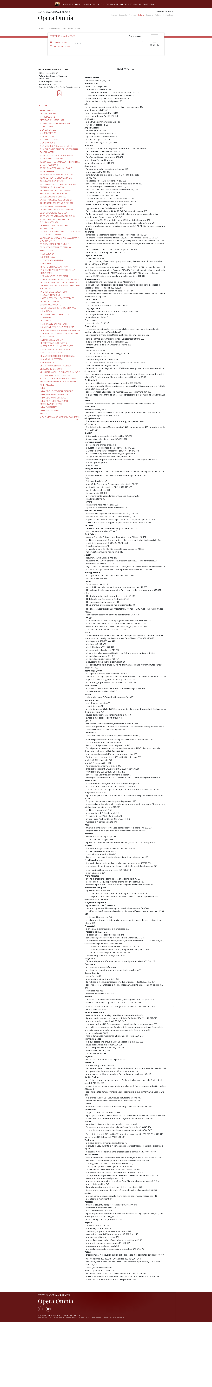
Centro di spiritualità (130, 4)
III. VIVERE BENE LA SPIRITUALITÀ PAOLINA (60, 330)
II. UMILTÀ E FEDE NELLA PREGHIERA (57, 327)
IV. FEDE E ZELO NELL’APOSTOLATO (56, 346)
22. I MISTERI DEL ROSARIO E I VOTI (56, 203)
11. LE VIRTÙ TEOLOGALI (51, 158)
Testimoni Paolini (109, 4)
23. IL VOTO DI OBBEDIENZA (53, 206)
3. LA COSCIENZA (48, 129)
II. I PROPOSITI (46, 263)
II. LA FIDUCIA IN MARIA (51, 352)
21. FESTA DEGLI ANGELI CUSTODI (56, 200)
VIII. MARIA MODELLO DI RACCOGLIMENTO (60, 372)
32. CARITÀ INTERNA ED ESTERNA (55, 247)
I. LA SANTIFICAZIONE (50, 295)
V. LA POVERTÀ (47, 362)
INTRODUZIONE (47, 116)
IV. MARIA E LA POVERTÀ (51, 359)
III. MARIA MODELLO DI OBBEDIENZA (57, 356)
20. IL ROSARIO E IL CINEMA (53, 196)
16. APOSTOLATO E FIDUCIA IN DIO (56, 177)
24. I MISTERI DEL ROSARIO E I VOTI (56, 209)
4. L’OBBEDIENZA (48, 133)
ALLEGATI (44, 413)
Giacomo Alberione (72, 4)
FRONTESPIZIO (47, 110)
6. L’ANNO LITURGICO (50, 139)
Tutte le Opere (53, 28)
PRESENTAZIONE (48, 113)
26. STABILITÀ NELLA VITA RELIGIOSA (57, 216)
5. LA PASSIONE (47, 136)
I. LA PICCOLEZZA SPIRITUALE (53, 324)
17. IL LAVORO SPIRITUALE (52, 181)
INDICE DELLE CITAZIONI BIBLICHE (56, 391)
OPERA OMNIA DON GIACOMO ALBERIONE (60, 417)
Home (42, 28)
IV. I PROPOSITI (47, 320)
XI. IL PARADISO (47, 385)
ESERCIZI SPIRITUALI (49, 250)
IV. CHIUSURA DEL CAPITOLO (53, 291)
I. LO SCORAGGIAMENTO (51, 260)
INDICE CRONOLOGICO (50, 410)
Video (77, 28)
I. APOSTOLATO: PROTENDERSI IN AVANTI (59, 308)
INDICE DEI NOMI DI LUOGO (53, 397)
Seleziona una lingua (164, 11)
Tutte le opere (62, 46)
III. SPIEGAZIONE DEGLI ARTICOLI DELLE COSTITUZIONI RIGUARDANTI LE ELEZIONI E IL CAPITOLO (60, 285)
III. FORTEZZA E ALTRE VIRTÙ (53, 343)
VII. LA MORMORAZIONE (51, 369)
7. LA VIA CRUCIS (47, 142)
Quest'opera (60, 42)
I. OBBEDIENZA (47, 253)
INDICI (43, 388)
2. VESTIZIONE (46, 126)
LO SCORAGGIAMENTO (50, 304)
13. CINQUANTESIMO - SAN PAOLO (56, 168)
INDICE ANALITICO (49, 407)
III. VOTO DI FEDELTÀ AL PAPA (54, 266)
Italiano (141, 15)
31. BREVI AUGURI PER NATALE (54, 244)
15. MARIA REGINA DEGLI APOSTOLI (56, 174)
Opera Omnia (55, 17)
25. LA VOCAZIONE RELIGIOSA (53, 212)
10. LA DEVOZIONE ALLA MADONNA (56, 155)
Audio (70, 28)
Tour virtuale (149, 4)
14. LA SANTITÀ (47, 171)
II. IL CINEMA (46, 311)
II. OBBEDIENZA (47, 257)
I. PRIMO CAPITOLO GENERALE (54, 276)
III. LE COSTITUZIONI (50, 301)
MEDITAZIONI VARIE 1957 (52, 120)
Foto (64, 28)
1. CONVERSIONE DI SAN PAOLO (55, 123)
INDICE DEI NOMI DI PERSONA (54, 394)
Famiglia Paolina (91, 4)
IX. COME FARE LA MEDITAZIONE (55, 375)
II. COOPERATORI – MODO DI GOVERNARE (59, 279)
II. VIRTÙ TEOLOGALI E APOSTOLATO (57, 298)
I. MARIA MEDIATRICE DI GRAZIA (55, 349)
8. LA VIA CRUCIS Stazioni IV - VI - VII (56, 146)
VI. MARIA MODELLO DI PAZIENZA (55, 365)
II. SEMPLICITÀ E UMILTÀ (51, 339)
